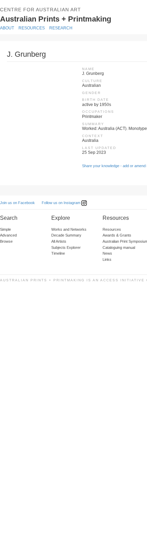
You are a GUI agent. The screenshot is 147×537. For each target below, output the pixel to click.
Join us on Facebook (17, 203)
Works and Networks (68, 229)
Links (107, 259)
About (7, 28)
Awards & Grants (117, 235)
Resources (31, 28)
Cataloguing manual (119, 247)
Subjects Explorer (66, 247)
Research (60, 28)
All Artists (58, 241)
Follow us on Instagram (61, 203)
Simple (5, 229)
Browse (6, 241)
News (107, 253)
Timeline (58, 253)
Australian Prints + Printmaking (65, 18)
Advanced (8, 235)
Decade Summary (66, 235)
